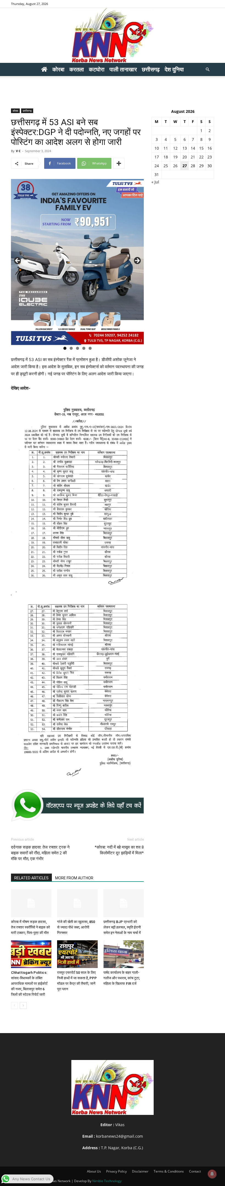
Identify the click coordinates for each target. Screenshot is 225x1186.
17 (156, 157)
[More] (119, 163)
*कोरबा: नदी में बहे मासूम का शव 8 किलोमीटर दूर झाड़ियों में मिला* (119, 850)
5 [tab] (90, 348)
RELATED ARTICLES (31, 878)
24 (156, 165)
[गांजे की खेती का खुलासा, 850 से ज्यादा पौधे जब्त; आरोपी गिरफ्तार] (77, 903)
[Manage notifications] (212, 1174)
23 (209, 157)
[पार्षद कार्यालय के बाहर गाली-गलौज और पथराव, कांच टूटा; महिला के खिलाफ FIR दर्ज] (123, 954)
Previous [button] (18, 261)
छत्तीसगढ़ (151, 69)
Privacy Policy (116, 1171)
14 (193, 148)
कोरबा (58, 69)
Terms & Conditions (169, 1171)
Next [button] (137, 261)
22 (201, 157)
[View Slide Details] (77, 805)
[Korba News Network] (112, 35)
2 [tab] (71, 348)
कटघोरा (97, 69)
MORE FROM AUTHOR (74, 878)
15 (201, 148)
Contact (195, 1171)
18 (166, 157)
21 (193, 157)
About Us (94, 1171)
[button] (207, 69)
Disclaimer (140, 1171)
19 (175, 157)
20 (184, 157)
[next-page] (23, 1005)
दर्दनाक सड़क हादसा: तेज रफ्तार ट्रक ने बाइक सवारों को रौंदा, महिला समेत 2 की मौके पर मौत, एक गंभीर (40, 853)
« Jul (155, 181)
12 (175, 148)
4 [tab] (83, 348)
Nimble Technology (107, 1181)
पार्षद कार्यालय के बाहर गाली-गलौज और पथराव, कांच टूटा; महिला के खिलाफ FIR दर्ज (121, 978)
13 (184, 148)
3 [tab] (77, 348)
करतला (76, 69)
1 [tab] (64, 348)
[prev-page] (14, 1005)
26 (175, 165)
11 (166, 148)
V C (18, 151)
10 (156, 148)
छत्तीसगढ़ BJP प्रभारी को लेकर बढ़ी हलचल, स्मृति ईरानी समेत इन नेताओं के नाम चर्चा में (122, 927)
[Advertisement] (112, 88)
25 (166, 165)
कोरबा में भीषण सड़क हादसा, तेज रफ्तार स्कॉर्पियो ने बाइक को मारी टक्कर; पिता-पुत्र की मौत (30, 927)
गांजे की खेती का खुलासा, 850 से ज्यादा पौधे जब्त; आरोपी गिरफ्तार (76, 927)
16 (209, 148)
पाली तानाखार (123, 69)
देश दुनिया (174, 69)
